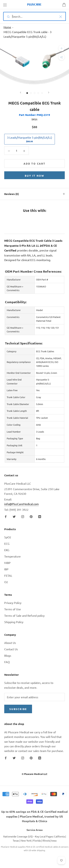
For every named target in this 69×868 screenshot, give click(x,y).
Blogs (7, 655)
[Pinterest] (31, 516)
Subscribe (18, 709)
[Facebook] (5, 516)
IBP (6, 569)
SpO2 (7, 537)
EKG (6, 550)
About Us (10, 642)
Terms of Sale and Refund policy (24, 615)
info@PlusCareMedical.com (21, 504)
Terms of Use (12, 609)
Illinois (46, 840)
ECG (7, 543)
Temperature (12, 556)
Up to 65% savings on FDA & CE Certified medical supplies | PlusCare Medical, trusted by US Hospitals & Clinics (34, 816)
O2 (6, 582)
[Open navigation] (5, 4)
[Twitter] (14, 516)
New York (26, 840)
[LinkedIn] (39, 516)
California (59, 836)
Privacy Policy (12, 602)
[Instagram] (22, 516)
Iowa (53, 840)
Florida (37, 840)
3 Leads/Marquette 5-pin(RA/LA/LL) (29, 139)
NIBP (7, 562)
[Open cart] (64, 5)
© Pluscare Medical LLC (34, 773)
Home (7, 27)
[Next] (48, 92)
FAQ (7, 662)
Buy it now (34, 175)
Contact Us (11, 649)
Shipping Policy (13, 622)
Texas (16, 840)
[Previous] (20, 92)
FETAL (8, 575)
